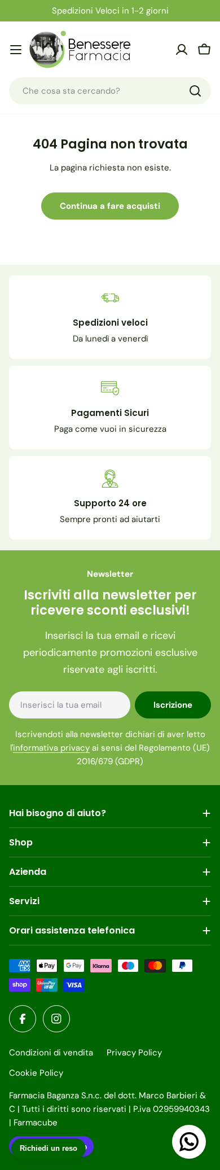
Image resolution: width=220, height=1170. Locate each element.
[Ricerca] (195, 91)
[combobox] (110, 90)
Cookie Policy (36, 1073)
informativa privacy (51, 747)
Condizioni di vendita (51, 1052)
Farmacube (36, 1122)
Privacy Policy (134, 1052)
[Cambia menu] (16, 49)
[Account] (181, 49)
